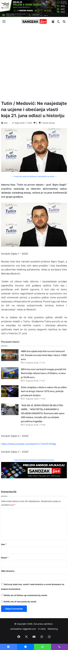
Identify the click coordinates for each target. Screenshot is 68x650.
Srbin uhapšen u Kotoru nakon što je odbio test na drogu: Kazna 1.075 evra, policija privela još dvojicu (44, 391)
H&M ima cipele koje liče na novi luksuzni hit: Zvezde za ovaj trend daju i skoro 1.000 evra (44, 355)
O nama (42, 629)
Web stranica (7, 571)
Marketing (53, 629)
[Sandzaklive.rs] (34, 21)
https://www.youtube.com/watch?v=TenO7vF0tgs (28, 443)
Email (4, 557)
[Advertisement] (34, 62)
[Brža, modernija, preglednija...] (34, 469)
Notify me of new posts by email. (20, 601)
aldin (5, 123)
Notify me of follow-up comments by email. (26, 595)
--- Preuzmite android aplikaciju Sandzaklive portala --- (34, 176)
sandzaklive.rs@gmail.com (23, 629)
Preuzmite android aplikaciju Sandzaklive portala (34, 460)
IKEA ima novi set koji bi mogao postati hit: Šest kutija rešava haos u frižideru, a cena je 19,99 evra (43, 373)
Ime (3, 544)
